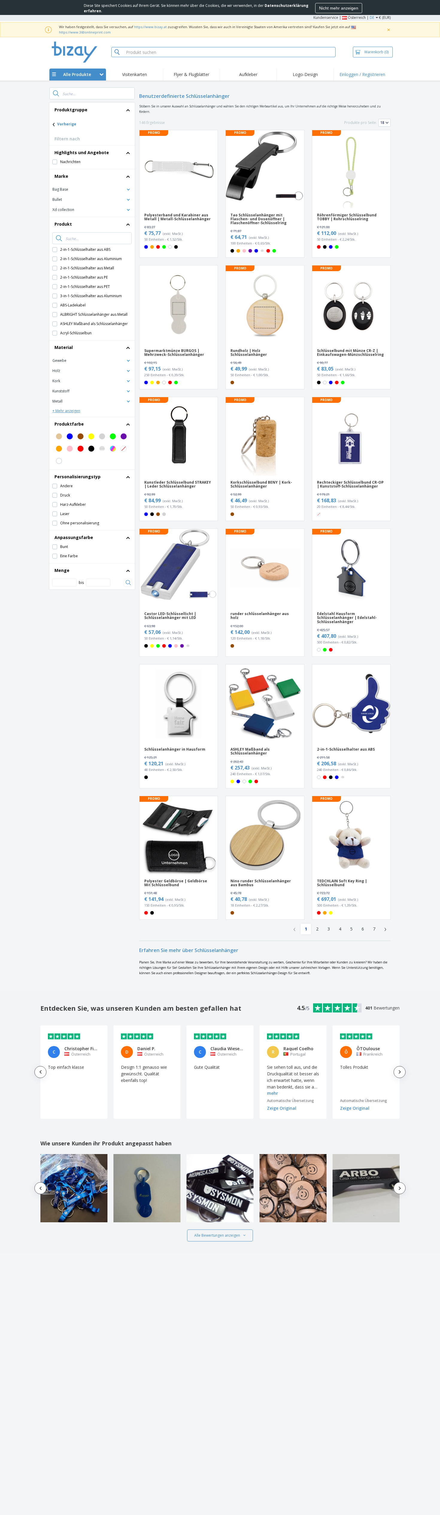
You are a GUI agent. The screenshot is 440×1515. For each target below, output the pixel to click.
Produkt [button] (63, 224)
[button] (92, 189)
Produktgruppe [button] (70, 110)
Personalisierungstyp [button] (77, 476)
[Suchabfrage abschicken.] (56, 93)
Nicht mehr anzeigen (338, 8)
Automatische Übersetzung (290, 1100)
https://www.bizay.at (150, 27)
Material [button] (63, 347)
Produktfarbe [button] (69, 424)
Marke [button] (61, 176)
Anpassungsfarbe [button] (73, 537)
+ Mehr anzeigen (66, 410)
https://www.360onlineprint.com (85, 32)
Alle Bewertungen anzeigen (217, 1235)
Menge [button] (61, 570)
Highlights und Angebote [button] (81, 152)
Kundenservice (325, 17)
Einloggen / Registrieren (362, 74)
